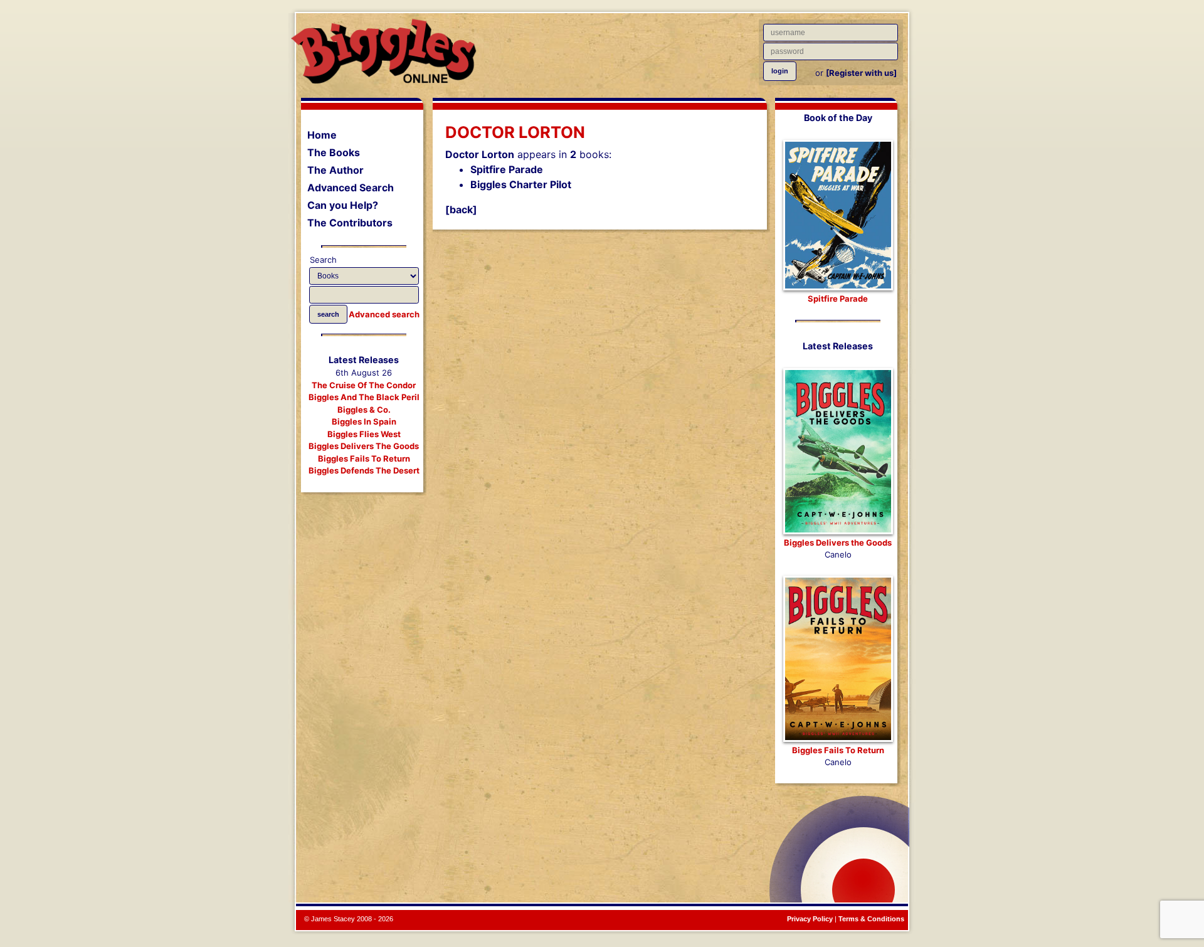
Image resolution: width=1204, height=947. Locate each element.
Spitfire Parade (506, 169)
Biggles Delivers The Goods (364, 446)
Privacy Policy (810, 919)
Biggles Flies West (364, 434)
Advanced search (384, 314)
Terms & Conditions (871, 919)
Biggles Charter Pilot (520, 184)
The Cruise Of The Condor (364, 385)
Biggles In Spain (364, 421)
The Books (333, 152)
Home (322, 135)
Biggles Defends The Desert (364, 470)
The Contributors (350, 222)
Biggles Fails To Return (364, 458)
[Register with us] (861, 73)
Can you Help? (342, 205)
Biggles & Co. (364, 410)
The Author (335, 170)
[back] (461, 209)
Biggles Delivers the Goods (838, 542)
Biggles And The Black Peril (364, 397)
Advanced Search (350, 187)
